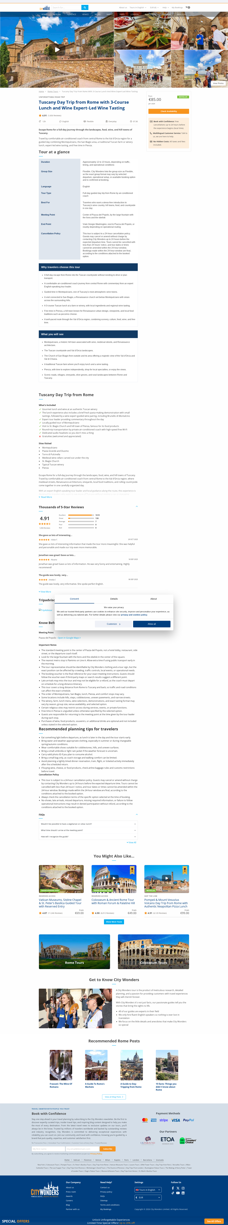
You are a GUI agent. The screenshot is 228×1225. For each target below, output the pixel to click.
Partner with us (73, 1209)
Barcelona (150, 14)
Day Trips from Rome (100, 1165)
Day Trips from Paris (163, 1165)
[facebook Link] (173, 1188)
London (135, 14)
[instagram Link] (183, 1188)
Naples (110, 14)
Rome (44, 14)
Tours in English (137, 7)
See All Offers (214, 1221)
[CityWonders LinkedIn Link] (183, 1193)
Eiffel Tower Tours (147, 1165)
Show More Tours (114, 921)
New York (181, 14)
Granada (166, 14)
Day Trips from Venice (129, 1171)
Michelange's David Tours (96, 1168)
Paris (122, 14)
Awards (69, 1196)
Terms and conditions (110, 1205)
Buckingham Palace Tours (154, 1168)
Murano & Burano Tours (110, 1171)
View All (132, 842)
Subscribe (107, 1149)
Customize (112, 624)
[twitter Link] (178, 1188)
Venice (85, 14)
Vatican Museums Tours (119, 1165)
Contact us (105, 1187)
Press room (71, 1192)
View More (46, 591)
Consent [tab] (74, 599)
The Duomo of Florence (115, 1168)
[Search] (84, 7)
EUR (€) (153, 7)
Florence (71, 14)
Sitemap (104, 1200)
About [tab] (153, 599)
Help (165, 7)
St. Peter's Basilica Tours (82, 1165)
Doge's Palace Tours (92, 1171)
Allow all (152, 624)
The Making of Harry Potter (176, 1168)
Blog (68, 1205)
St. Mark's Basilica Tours (148, 1171)
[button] (142, 31)
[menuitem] (123, 7)
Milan (98, 14)
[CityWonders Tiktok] (173, 1193)
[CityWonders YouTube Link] (178, 1193)
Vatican (57, 14)
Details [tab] (114, 599)
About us (123, 7)
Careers (69, 1200)
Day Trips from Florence (76, 1168)
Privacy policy (106, 1192)
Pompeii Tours (66, 1165)
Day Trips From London (134, 1168)
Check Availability (169, 111)
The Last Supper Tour (57, 1168)
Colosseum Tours (52, 1165)
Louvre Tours (134, 1165)
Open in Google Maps (69, 637)
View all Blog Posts (113, 1097)
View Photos (218, 83)
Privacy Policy (96, 1154)
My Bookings (177, 7)
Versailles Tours (178, 1165)
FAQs (102, 1196)
